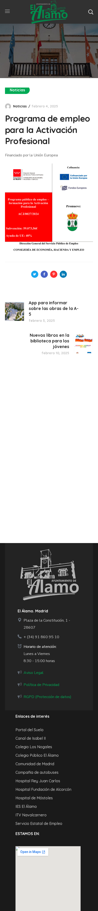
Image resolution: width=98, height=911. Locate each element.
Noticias (17, 90)
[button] (90, 12)
